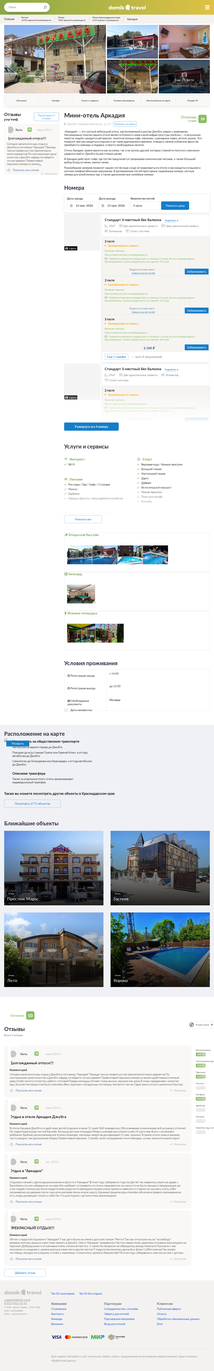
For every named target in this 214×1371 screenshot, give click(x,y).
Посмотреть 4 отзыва (46, 117)
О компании (58, 1308)
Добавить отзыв (25, 1272)
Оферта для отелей (116, 1314)
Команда (56, 1319)
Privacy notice (202, 1025)
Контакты (57, 1314)
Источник (51, 173)
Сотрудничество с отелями (121, 1308)
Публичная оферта (169, 1308)
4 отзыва (192, 120)
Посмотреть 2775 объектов (32, 803)
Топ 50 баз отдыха (90, 1293)
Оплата (162, 1314)
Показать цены (175, 205)
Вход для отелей (114, 1324)
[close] (212, 1024)
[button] (68, 232)
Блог (160, 1324)
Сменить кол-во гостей (143, 273)
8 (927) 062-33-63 (15, 1303)
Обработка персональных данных (178, 1319)
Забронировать (196, 271)
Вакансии (57, 1324)
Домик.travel (127, 7)
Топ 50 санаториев (62, 1293)
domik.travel (22, 1292)
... (40, 164)
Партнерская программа (119, 1319)
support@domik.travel (17, 1299)
